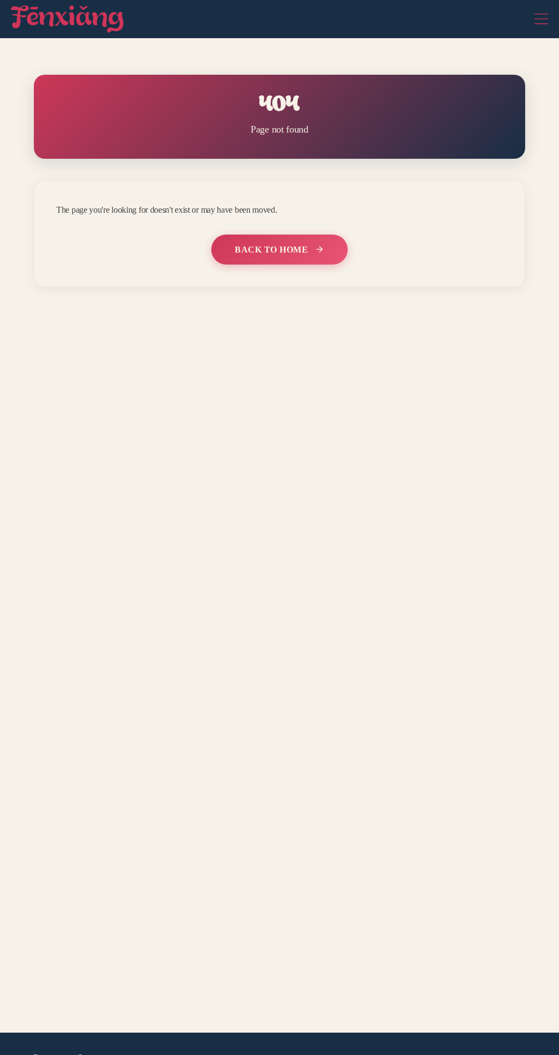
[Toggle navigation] (541, 19)
